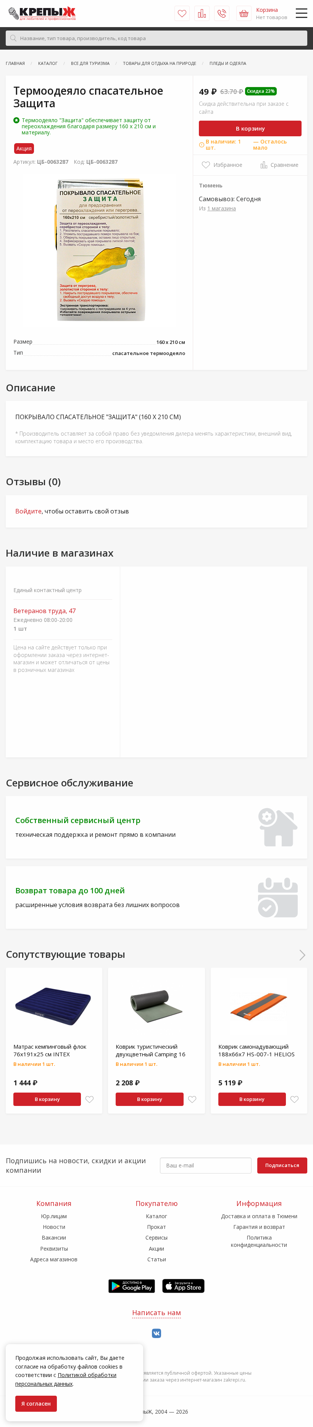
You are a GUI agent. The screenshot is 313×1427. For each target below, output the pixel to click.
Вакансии (54, 1237)
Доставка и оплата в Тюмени (259, 1216)
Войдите (28, 511)
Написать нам (156, 1312)
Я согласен (36, 1403)
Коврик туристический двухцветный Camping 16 (151, 1050)
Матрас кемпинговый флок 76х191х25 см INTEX (49, 1050)
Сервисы (156, 1237)
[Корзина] (244, 13)
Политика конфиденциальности (259, 1241)
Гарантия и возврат (259, 1226)
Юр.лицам (54, 1216)
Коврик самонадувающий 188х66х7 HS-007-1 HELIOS (256, 1050)
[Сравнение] (202, 13)
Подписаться (282, 1165)
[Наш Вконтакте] (156, 1333)
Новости (54, 1226)
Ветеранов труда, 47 (44, 611)
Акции (156, 1248)
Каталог (156, 1216)
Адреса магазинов (53, 1259)
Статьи (156, 1259)
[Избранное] (182, 13)
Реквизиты (54, 1248)
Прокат (156, 1226)
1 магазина (221, 208)
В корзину (250, 128)
